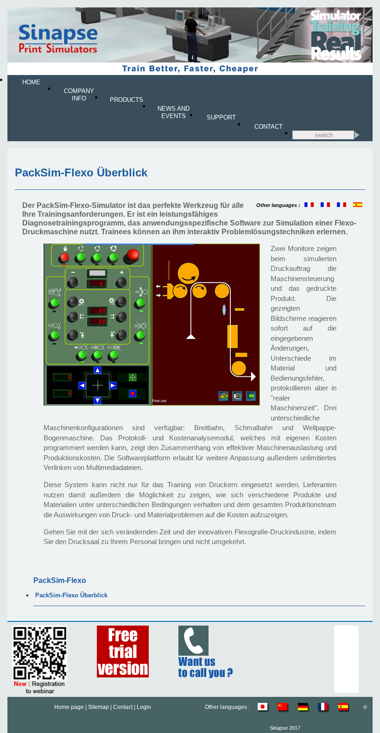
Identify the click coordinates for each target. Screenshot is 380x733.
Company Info (79, 95)
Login (144, 707)
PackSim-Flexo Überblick (71, 595)
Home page (69, 707)
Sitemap (98, 707)
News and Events (174, 112)
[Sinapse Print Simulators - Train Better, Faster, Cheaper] (189, 73)
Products (126, 99)
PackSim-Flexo (59, 580)
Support (221, 117)
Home (31, 82)
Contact (268, 126)
